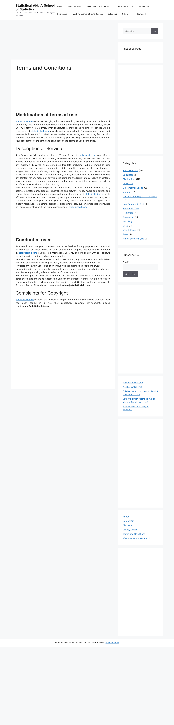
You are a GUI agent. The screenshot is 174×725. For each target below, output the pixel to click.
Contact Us (128, 521)
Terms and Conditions (134, 534)
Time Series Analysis (133, 238)
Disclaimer (128, 525)
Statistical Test (123, 6)
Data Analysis (144, 6)
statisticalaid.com (25, 121)
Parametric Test (131, 208)
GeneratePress (112, 642)
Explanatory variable (133, 382)
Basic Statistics (74, 6)
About (126, 516)
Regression (62, 14)
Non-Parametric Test (133, 204)
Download (141, 14)
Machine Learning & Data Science (88, 14)
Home (60, 6)
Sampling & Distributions (97, 6)
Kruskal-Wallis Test (132, 387)
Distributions (129, 179)
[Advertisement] (63, 40)
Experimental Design (133, 188)
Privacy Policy (130, 529)
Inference (127, 192)
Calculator (112, 14)
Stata (125, 234)
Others (125, 14)
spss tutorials (129, 230)
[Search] (154, 31)
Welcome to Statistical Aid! (136, 538)
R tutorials (128, 212)
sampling (127, 221)
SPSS (125, 225)
